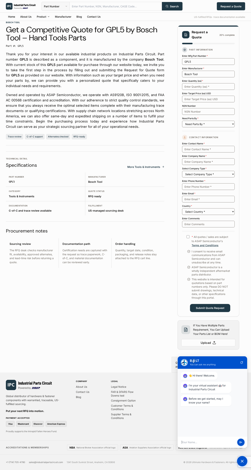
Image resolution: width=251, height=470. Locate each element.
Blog (79, 16)
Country (187, 206)
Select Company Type (194, 168)
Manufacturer (63, 16)
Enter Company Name (194, 156)
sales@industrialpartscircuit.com (46, 462)
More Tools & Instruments (143, 166)
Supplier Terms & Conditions (121, 416)
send (241, 442)
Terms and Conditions (205, 245)
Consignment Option (123, 400)
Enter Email (188, 193)
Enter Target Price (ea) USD (196, 93)
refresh (241, 362)
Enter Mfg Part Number (195, 56)
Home (11, 16)
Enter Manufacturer (193, 68)
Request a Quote (230, 6)
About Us (26, 16)
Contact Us (94, 16)
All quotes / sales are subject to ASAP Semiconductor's (210, 241)
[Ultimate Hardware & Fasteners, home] (21, 6)
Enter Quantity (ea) (192, 81)
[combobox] (116, 6)
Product (41, 16)
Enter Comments (191, 218)
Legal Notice (118, 386)
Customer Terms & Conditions (122, 407)
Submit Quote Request (210, 307)
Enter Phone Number (193, 181)
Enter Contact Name (193, 143)
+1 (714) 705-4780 (15, 462)
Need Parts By (190, 118)
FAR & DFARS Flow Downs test (122, 393)
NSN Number (189, 106)
